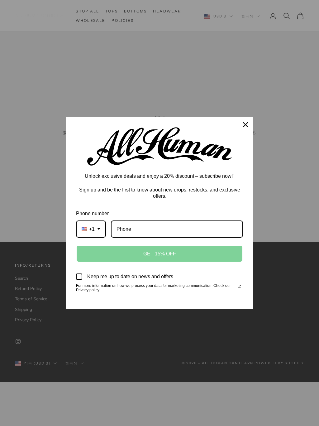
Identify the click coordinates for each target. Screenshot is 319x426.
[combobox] (91, 229)
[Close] (245, 124)
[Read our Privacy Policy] (239, 286)
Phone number (92, 213)
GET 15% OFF (159, 253)
